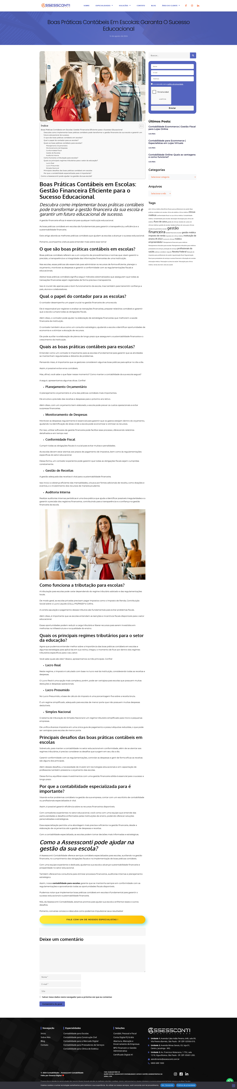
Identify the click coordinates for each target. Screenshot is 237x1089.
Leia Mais (151, 134)
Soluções (123, 6)
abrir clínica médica (154, 209)
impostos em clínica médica (174, 236)
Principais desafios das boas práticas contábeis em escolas (68, 170)
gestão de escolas (164, 225)
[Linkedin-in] (187, 1074)
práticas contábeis (160, 252)
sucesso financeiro (176, 258)
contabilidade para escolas (66, 883)
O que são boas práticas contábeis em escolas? (63, 138)
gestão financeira (163, 230)
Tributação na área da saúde (169, 261)
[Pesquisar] (193, 55)
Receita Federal (179, 251)
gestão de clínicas (172, 222)
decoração (174, 218)
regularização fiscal (178, 255)
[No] (233, 1085)
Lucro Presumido (52, 166)
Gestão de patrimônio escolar (157, 229)
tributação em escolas (189, 258)
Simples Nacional (52, 168)
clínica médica (183, 212)
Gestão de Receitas (53, 153)
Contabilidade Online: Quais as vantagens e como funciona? (172, 156)
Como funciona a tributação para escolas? (61, 158)
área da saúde (168, 265)
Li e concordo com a (168, 84)
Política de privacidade (186, 1085)
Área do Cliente (170, 6)
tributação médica (154, 261)
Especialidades (103, 6)
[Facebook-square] (181, 1074)
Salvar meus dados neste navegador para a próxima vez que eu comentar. (77, 997)
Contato (141, 6)
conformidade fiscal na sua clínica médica (170, 215)
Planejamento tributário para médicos (184, 245)
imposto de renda (156, 235)
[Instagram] (192, 5)
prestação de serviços (170, 249)
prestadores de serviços (155, 249)
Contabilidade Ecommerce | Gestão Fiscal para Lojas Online (172, 127)
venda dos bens (158, 265)
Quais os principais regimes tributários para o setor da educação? (71, 160)
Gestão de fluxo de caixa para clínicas (182, 225)
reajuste (169, 252)
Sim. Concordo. (167, 1085)
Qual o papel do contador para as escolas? (61, 140)
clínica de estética (173, 212)
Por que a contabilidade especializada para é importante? (67, 173)
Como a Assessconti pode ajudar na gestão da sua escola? (66, 176)
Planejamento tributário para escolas (159, 245)
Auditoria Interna (52, 155)
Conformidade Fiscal (54, 150)
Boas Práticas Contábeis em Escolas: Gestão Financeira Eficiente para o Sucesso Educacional (81, 130)
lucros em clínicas (168, 239)
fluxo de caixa (160, 221)
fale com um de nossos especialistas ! (92, 919)
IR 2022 (159, 238)
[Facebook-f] (186, 5)
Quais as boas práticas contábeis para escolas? (63, 143)
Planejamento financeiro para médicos (175, 242)
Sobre (86, 6)
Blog (153, 6)
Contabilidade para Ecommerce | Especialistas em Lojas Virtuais (167, 141)
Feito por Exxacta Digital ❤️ (52, 1075)
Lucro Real (50, 163)
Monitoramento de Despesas (57, 148)
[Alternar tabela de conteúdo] (140, 126)
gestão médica (189, 232)
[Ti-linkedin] (198, 5)
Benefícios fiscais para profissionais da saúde (175, 209)
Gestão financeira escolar (173, 233)
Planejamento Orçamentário (57, 146)
